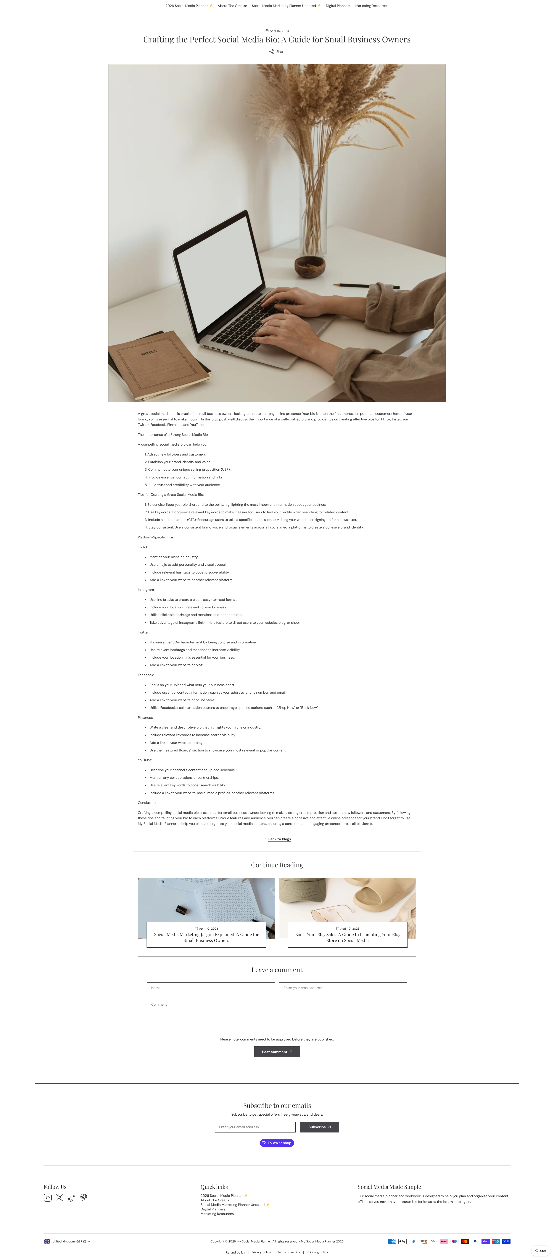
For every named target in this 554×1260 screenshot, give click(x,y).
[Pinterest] (83, 1198)
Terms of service (288, 1252)
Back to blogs (279, 839)
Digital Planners (338, 5)
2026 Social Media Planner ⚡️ (189, 5)
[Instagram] (47, 1198)
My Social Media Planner (157, 823)
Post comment (274, 1052)
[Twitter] (59, 1198)
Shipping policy (317, 1252)
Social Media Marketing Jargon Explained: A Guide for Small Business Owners (206, 937)
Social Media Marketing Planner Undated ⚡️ (286, 5)
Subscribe (317, 1127)
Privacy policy (261, 1252)
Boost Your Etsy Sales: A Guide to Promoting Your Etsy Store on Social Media (347, 937)
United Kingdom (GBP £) (69, 1241)
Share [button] (280, 51)
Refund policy (235, 1252)
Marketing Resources (371, 5)
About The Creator (232, 5)
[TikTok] (71, 1198)
